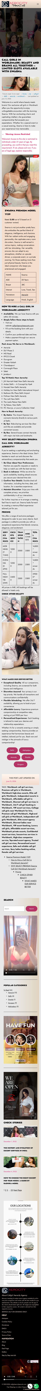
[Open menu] (37, 4)
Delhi (12, 750)
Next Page (17, 1190)
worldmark (21, 96)
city (30, 94)
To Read (6, 990)
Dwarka (27, 757)
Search (31, 909)
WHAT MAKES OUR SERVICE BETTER (30, 883)
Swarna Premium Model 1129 (18, 857)
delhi (5, 96)
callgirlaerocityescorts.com (23, 325)
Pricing (18, 871)
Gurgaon (20, 764)
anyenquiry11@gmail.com (32, 1389)
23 (12, 1190)
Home (24, 94)
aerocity (12, 96)
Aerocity (25, 294)
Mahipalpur (27, 750)
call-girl (36, 94)
